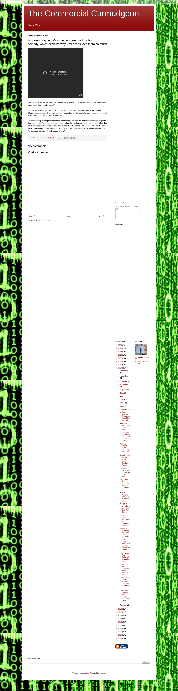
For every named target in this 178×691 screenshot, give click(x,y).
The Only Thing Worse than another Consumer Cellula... (125, 545)
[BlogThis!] (66, 138)
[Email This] (63, 138)
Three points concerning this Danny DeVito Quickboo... (125, 437)
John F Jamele (143, 358)
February (123, 409)
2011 (120, 632)
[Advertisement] (136, 52)
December (124, 371)
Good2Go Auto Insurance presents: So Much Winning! (124, 569)
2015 (120, 619)
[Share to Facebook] (71, 138)
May (121, 400)
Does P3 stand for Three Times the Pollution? (124, 448)
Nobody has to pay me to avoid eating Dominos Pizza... (125, 460)
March (122, 406)
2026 (120, 345)
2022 (120, 358)
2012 (120, 628)
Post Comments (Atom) (46, 220)
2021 (120, 361)
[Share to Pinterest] (74, 138)
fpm (87, 673)
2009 (120, 638)
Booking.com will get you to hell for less (125, 426)
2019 (120, 368)
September (124, 385)
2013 (120, 625)
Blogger (102, 673)
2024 (120, 352)
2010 (120, 635)
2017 (120, 612)
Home (68, 216)
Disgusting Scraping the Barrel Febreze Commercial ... (125, 485)
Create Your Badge (131, 206)
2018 (120, 609)
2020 (120, 365)
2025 (120, 348)
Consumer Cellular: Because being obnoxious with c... (125, 596)
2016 (120, 616)
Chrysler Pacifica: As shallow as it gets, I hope (125, 472)
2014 (120, 622)
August (123, 390)
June (122, 396)
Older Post (102, 216)
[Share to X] (68, 138)
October (123, 381)
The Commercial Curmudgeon (83, 13)
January (123, 605)
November (124, 376)
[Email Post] (59, 138)
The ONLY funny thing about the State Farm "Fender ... (125, 508)
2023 (120, 355)
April (122, 403)
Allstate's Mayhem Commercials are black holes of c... (125, 416)
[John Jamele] (127, 218)
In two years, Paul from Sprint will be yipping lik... (125, 557)
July (121, 393)
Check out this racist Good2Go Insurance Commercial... (125, 583)
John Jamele (119, 206)
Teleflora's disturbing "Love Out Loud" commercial (125, 533)
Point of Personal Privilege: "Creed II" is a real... (125, 497)
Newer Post (33, 216)
